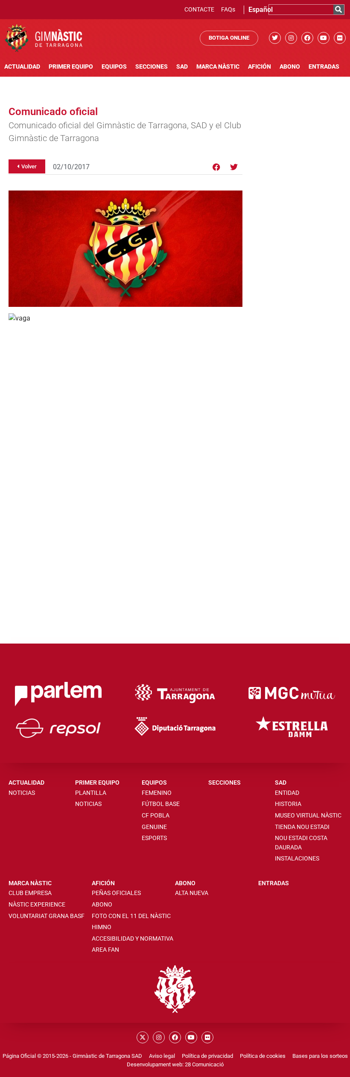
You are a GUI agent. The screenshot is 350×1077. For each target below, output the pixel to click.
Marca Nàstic (217, 66)
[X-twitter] (143, 1037)
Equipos (114, 66)
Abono (290, 66)
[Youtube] (324, 38)
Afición (259, 66)
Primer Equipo (71, 66)
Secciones (151, 66)
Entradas (324, 66)
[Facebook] (307, 38)
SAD (182, 66)
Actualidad (22, 66)
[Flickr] (340, 38)
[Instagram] (291, 38)
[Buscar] (338, 9)
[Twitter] (275, 38)
